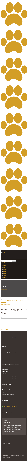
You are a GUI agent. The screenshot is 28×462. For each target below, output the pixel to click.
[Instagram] (15, 377)
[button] (14, 256)
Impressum (4, 394)
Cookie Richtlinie (6, 443)
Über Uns (4, 389)
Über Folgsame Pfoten (5, 304)
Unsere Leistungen (10, 389)
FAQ (3, 392)
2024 (4, 289)
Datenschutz (9, 394)
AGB (13, 394)
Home (2, 289)
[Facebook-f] (13, 377)
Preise (9, 392)
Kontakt (5, 392)
